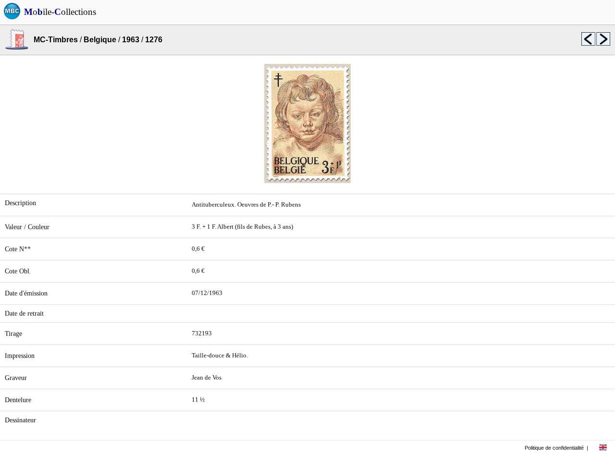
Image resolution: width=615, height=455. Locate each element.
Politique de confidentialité (554, 448)
